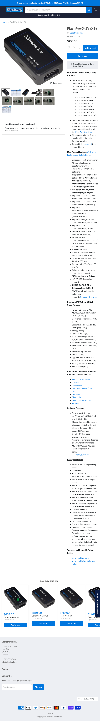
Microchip (76, 397)
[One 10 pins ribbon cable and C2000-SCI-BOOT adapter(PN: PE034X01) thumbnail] (49, 101)
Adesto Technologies (81, 379)
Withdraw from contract (97, 603)
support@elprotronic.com (31, 128)
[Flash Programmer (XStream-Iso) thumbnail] (36, 92)
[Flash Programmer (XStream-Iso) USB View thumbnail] (26, 92)
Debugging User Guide (82, 455)
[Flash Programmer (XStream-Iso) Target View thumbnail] (6, 92)
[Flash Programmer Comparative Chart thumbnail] (7, 109)
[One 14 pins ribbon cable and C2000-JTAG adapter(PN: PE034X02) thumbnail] (29, 101)
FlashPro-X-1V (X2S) (12, 617)
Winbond (76, 403)
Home (4, 22)
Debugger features (88, 297)
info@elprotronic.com (10, 662)
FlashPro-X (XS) (66, 616)
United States (86, 699)
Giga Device (77, 385)
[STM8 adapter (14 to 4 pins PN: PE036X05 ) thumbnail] (7, 101)
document (87, 144)
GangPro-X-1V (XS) (40, 616)
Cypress (75, 382)
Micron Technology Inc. (82, 400)
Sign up (38, 687)
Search (50, 713)
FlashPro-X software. (84, 132)
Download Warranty (80, 558)
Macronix (76, 394)
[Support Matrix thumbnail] (16, 92)
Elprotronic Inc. (76, 33)
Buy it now (82, 56)
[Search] (89, 10)
